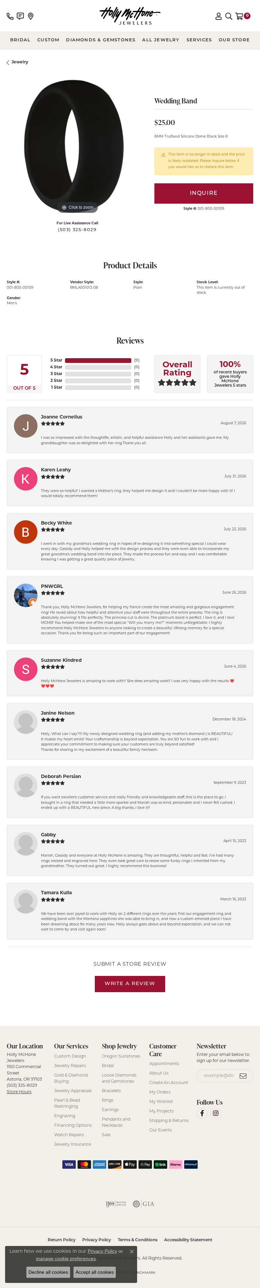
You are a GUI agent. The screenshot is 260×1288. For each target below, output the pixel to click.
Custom (48, 40)
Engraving (64, 1116)
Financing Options (73, 1126)
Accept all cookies (94, 1272)
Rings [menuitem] (107, 1101)
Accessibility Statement (188, 1240)
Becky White (56, 523)
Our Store (234, 40)
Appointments (164, 1064)
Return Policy (61, 1240)
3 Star (56, 374)
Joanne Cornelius (61, 417)
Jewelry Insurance (72, 1145)
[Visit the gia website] (143, 1204)
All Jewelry (160, 40)
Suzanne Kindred (61, 660)
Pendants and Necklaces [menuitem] (116, 1123)
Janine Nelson (57, 713)
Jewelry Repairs (70, 1066)
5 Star (56, 361)
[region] (77, 145)
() (136, 361)
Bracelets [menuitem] (111, 1091)
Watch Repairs (69, 1135)
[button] (218, 16)
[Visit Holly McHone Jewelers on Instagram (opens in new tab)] (215, 1113)
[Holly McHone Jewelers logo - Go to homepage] (130, 16)
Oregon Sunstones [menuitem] (121, 1057)
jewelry (20, 62)
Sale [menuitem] (106, 1135)
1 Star (56, 388)
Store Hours (19, 1092)
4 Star (56, 367)
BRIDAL (20, 40)
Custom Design (70, 1057)
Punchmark (143, 1273)
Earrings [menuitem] (110, 1110)
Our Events (160, 1130)
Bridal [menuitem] (108, 1066)
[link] (10, 16)
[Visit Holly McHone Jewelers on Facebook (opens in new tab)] (202, 1113)
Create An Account (168, 1083)
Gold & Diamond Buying (71, 1079)
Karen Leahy (56, 470)
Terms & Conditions (137, 1240)
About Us (159, 1073)
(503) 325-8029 (77, 230)
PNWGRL (52, 587)
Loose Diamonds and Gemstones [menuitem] (119, 1079)
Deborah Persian (61, 777)
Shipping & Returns (169, 1121)
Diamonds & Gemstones (100, 40)
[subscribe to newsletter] (243, 1076)
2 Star (56, 381)
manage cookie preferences (66, 1258)
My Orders (160, 1092)
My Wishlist (161, 1102)
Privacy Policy (96, 1240)
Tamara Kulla (56, 893)
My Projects (161, 1111)
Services (199, 40)
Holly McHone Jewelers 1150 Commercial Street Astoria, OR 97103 (24, 1073)
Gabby (48, 835)
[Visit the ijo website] (116, 1204)
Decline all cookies (48, 1272)
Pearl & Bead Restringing (67, 1104)
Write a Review (130, 983)
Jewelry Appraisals (73, 1091)
